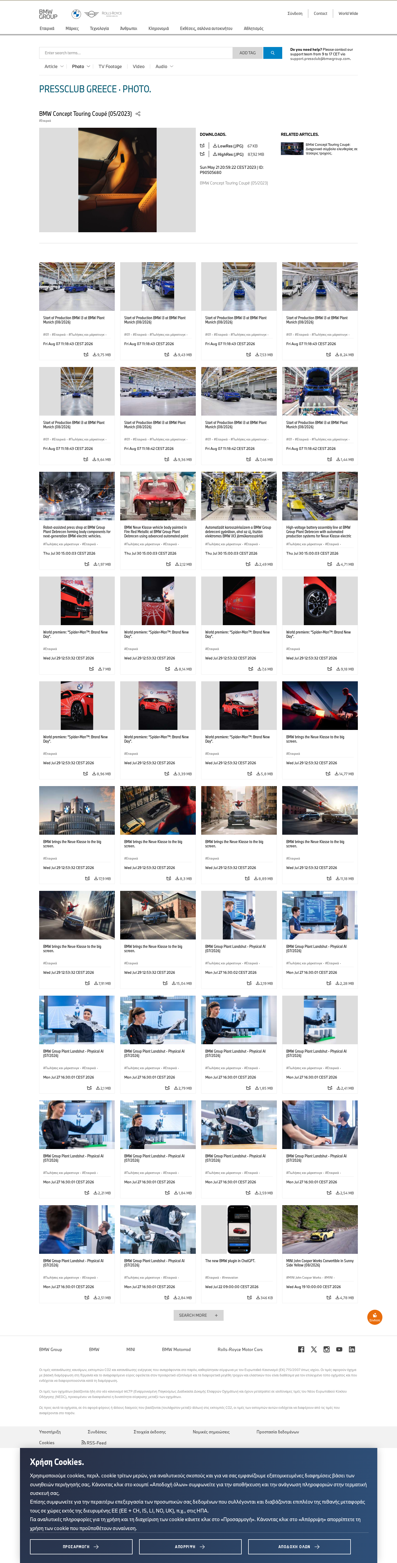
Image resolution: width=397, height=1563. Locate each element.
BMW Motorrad (176, 1349)
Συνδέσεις (97, 1431)
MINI (130, 1349)
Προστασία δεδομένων (278, 1431)
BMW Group (50, 1349)
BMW (94, 1349)
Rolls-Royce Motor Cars (240, 1349)
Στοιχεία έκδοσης (150, 1431)
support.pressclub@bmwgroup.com (320, 58)
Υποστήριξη (50, 1431)
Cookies (47, 1442)
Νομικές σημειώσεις (211, 1431)
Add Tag (248, 52)
